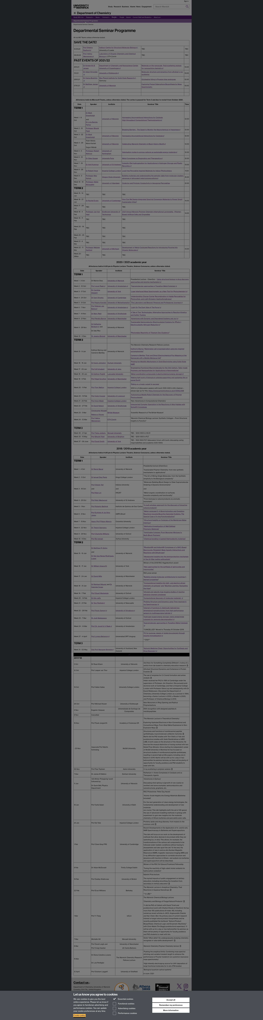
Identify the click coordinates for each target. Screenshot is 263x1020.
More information (171, 1010)
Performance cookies (127, 1013)
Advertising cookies (126, 1008)
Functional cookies (126, 1003)
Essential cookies (125, 999)
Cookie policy (79, 1015)
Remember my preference (171, 1005)
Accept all (170, 1000)
